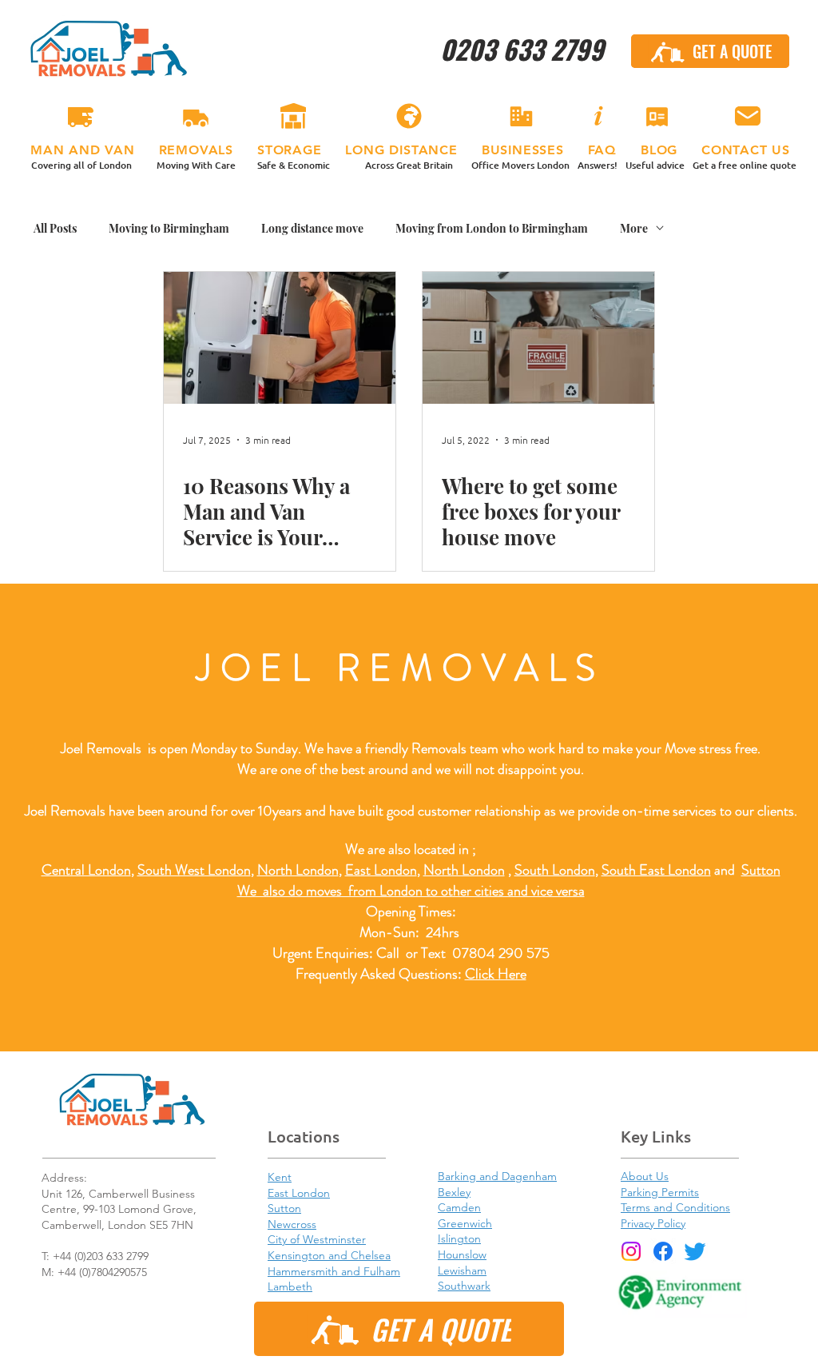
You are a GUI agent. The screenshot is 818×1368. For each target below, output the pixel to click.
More (634, 228)
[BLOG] (656, 116)
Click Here (495, 973)
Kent (280, 1177)
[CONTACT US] (747, 116)
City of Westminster (317, 1239)
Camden (459, 1207)
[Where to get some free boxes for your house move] (538, 338)
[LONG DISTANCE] (409, 116)
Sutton (760, 869)
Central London (86, 869)
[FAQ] (597, 116)
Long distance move (312, 228)
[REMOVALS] (196, 116)
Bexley (454, 1192)
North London (464, 869)
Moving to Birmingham (169, 228)
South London (554, 869)
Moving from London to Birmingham (491, 228)
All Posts (55, 228)
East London (381, 869)
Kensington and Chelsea (329, 1255)
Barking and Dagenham (497, 1176)
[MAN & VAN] (81, 116)
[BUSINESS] (521, 116)
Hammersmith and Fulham (334, 1271)
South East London (656, 869)
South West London (194, 869)
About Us (645, 1176)
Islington (459, 1238)
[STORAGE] (293, 116)
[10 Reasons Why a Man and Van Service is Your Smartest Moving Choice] (279, 338)
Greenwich (465, 1223)
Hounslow (462, 1254)
